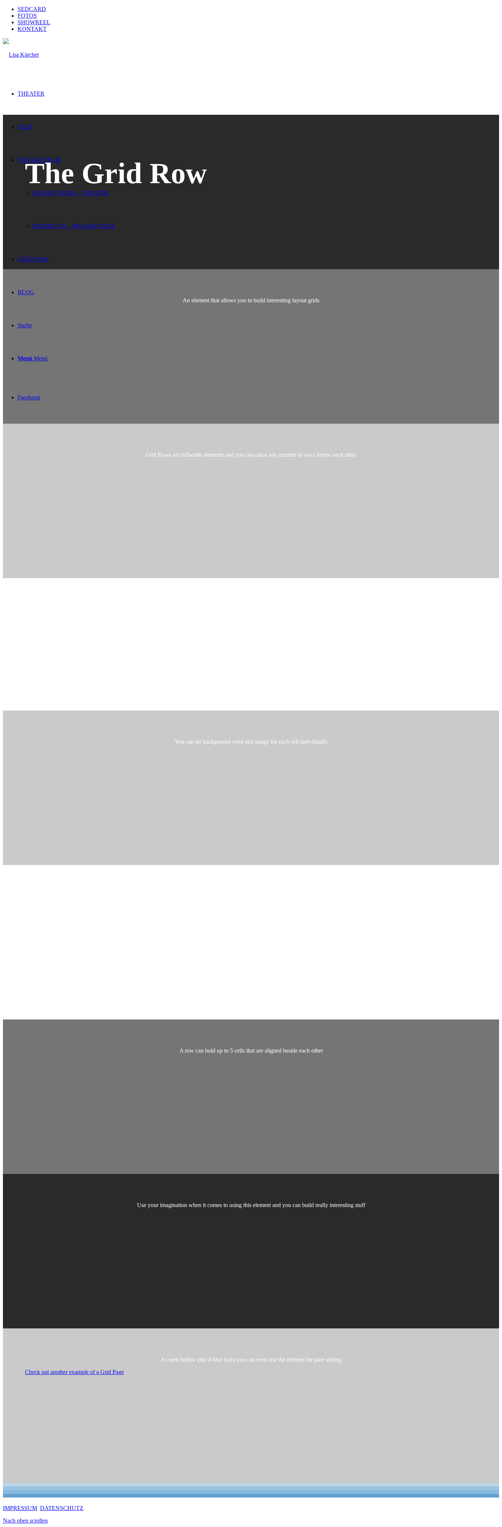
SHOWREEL (34, 22)
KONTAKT (32, 29)
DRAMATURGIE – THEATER (70, 193)
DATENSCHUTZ (61, 1508)
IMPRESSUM (20, 1508)
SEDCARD (32, 9)
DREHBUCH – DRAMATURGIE (73, 226)
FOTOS (27, 16)
